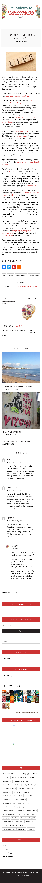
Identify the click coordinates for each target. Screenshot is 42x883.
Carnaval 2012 (7, 235)
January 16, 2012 (15, 521)
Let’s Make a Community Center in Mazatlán (10, 301)
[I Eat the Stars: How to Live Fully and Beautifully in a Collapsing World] (25, 691)
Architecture (8, 774)
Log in (4, 845)
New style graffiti (11, 432)
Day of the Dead (30, 785)
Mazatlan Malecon (9, 810)
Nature (6, 818)
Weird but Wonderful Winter (17, 386)
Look (33, 174)
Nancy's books (12, 686)
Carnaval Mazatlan (19, 777)
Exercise (29, 788)
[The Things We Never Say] (29, 697)
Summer (29, 821)
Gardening (7, 796)
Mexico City (31, 810)
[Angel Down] (8, 691)
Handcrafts (18, 796)
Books (36, 774)
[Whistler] (16, 691)
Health (28, 796)
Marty (10, 518)
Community (7, 781)
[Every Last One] (8, 704)
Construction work (21, 781)
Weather (21, 829)
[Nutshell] (12, 697)
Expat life (7, 792)
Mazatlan (7, 807)
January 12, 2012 (15, 462)
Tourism (13, 825)
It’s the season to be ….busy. (16, 441)
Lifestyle (25, 286)
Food (26, 792)
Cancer (6, 777)
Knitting (11, 275)
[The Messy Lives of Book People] (4, 704)
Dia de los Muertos (9, 788)
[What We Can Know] (37, 697)
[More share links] (19, 267)
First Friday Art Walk (22, 131)
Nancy (22, 282)
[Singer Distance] (37, 691)
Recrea (11, 171)
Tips (5, 825)
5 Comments (7, 286)
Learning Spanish (19, 799)
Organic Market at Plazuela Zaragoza (18, 101)
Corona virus (7, 785)
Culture (19, 286)
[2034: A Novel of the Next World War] (25, 697)
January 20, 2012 (19, 549)
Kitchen (15, 195)
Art (4, 275)
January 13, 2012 (15, 490)
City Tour (32, 777)
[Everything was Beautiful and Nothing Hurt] (20, 691)
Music (34, 814)
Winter (31, 829)
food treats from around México (17, 96)
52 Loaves (27, 192)
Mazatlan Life (31, 186)
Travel (22, 825)
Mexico (21, 810)
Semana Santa (7, 821)
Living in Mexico (24, 803)
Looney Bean (7, 122)
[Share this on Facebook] (4, 267)
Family (17, 792)
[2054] (20, 697)
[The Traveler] (33, 691)
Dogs (21, 788)
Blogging (26, 774)
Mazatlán (33, 286)
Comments (7, 853)
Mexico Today (24, 814)
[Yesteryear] (33, 697)
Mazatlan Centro (34, 275)
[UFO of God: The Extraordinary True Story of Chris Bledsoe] (12, 691)
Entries (6, 849)
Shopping (19, 821)
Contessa (12, 488)
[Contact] (29, 691)
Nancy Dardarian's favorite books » (28, 713)
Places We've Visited (28, 818)
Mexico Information (9, 814)
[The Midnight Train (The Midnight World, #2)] (8, 697)
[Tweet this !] (9, 267)
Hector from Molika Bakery (26, 117)
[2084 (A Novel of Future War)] (16, 697)
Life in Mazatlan (21, 275)
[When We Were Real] (4, 697)
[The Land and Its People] (4, 691)
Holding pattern (32, 299)
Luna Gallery (21, 136)
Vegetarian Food (9, 829)
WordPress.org (7, 856)
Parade (15, 818)
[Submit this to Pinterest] (14, 267)
